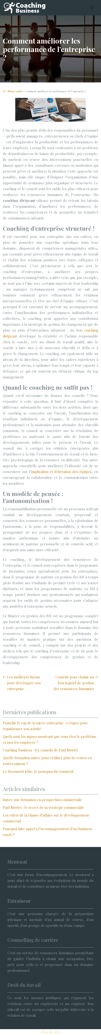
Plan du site (50, 1032)
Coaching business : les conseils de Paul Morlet (40, 750)
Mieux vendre (15, 91)
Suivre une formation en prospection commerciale (42, 799)
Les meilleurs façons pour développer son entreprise (24, 683)
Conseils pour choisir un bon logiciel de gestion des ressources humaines (74, 683)
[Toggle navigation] (92, 7)
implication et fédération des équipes (61, 471)
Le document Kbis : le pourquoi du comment (38, 771)
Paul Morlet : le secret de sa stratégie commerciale (43, 807)
